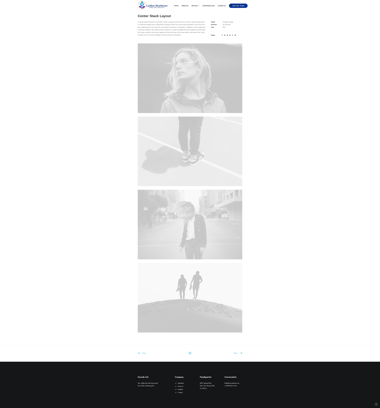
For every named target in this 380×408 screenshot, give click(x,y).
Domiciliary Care (209, 6)
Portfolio (180, 389)
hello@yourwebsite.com (232, 383)
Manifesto (181, 383)
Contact (180, 392)
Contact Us (222, 6)
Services (194, 6)
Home (176, 6)
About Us (185, 6)
